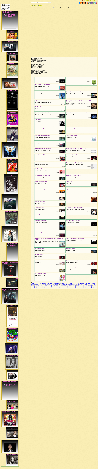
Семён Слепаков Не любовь (72, 260)
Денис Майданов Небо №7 (12, 428)
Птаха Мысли (38, 119)
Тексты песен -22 (72, 285)
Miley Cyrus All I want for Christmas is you (44, 168)
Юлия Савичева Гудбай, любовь (73, 128)
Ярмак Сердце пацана (12, 127)
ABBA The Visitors (70, 195)
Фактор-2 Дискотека (11, 112)
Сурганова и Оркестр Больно (73, 220)
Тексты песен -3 (50, 283)
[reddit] (87, 3)
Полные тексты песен (90, 1)
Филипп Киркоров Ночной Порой (42, 232)
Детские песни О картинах (72, 135)
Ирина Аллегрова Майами (41, 181)
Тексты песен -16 (88, 284)
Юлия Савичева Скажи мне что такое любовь (9, 80)
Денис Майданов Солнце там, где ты (43, 84)
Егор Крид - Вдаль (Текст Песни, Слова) (75, 162)
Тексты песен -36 (56, 287)
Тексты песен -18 (39, 285)
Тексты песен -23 (80, 285)
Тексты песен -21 (64, 285)
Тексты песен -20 (56, 285)
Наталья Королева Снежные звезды (43, 135)
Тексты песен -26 (39, 286)
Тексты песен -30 (72, 286)
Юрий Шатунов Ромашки (72, 189)
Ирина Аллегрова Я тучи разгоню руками (9, 144)
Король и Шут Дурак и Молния (11, 175)
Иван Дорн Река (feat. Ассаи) (11, 211)
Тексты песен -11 (47, 284)
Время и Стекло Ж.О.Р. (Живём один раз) (10, 228)
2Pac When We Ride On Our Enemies (43, 148)
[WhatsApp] (93, 3)
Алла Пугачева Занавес (40, 207)
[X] (82, 3)
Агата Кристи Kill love (11, 90)
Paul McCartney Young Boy (72, 78)
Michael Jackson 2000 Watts (12, 278)
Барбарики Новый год (12, 328)
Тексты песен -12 (55, 284)
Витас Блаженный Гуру (40, 201)
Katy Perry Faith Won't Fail (12, 454)
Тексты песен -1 (34, 283)
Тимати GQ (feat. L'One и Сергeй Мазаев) (75, 207)
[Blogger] (84, 3)
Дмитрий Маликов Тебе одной (41, 154)
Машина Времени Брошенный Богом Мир (75, 91)
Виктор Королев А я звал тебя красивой (44, 214)
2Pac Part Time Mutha (11, 305)
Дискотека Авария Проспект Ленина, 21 (75, 238)
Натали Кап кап (10, 31)
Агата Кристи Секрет (11, 159)
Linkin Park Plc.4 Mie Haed (40, 267)
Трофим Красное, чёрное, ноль (42, 162)
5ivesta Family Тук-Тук (11, 401)
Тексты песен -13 (63, 284)
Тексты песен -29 (64, 286)
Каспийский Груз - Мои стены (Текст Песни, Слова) (10, 263)
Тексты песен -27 (48, 286)
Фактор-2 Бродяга (11, 370)
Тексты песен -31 (80, 286)
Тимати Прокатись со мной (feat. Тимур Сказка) (9, 412)
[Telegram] (95, 3)
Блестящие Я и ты (11, 53)
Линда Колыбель (39, 254)
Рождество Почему (70, 248)
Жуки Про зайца (38, 106)
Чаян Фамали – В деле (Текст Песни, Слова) (10, 196)
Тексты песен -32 (88, 286)
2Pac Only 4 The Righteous (40, 220)
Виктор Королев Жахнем (40, 273)
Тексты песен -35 (48, 287)
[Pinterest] (96, 3)
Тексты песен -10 (39, 284)
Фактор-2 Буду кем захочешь (41, 141)
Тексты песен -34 (39, 287)
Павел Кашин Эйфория (40, 91)
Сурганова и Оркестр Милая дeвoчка (74, 154)
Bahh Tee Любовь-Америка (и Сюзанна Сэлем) (8, 12)
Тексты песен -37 (64, 287)
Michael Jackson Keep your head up (42, 175)
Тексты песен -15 (79, 284)
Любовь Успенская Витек (40, 195)
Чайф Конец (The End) (40, 189)
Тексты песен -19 (48, 285)
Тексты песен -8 (88, 283)
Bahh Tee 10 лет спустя (40, 248)
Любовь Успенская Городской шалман (43, 100)
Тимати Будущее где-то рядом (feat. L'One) (10, 290)
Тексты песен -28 (56, 286)
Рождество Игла (10, 63)
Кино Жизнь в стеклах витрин (73, 232)
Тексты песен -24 (88, 285)
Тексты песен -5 (65, 283)
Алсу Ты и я (69, 181)
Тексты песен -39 (80, 287)
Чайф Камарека (38, 260)
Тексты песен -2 (42, 283)
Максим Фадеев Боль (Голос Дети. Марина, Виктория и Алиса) (80, 112)
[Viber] (92, 3)
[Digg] (85, 3)
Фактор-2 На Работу (39, 128)
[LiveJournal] (88, 3)
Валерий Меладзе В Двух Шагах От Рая (10, 382)
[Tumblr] (90, 3)
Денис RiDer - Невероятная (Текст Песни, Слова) (9, 42)
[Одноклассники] (81, 3)
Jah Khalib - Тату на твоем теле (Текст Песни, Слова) (46, 78)
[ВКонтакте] (79, 3)
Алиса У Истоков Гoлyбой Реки (73, 175)
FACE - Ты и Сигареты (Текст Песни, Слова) (76, 148)
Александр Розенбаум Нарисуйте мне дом (76, 267)
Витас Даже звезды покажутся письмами (9, 441)
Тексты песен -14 (71, 284)
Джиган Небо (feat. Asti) (12, 243)
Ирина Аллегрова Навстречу (11, 343)
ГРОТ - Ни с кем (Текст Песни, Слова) (43, 112)
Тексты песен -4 (57, 283)
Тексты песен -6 (72, 283)
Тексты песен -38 (72, 287)
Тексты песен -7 (80, 283)
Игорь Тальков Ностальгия (12, 355)
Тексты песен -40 (88, 287)
